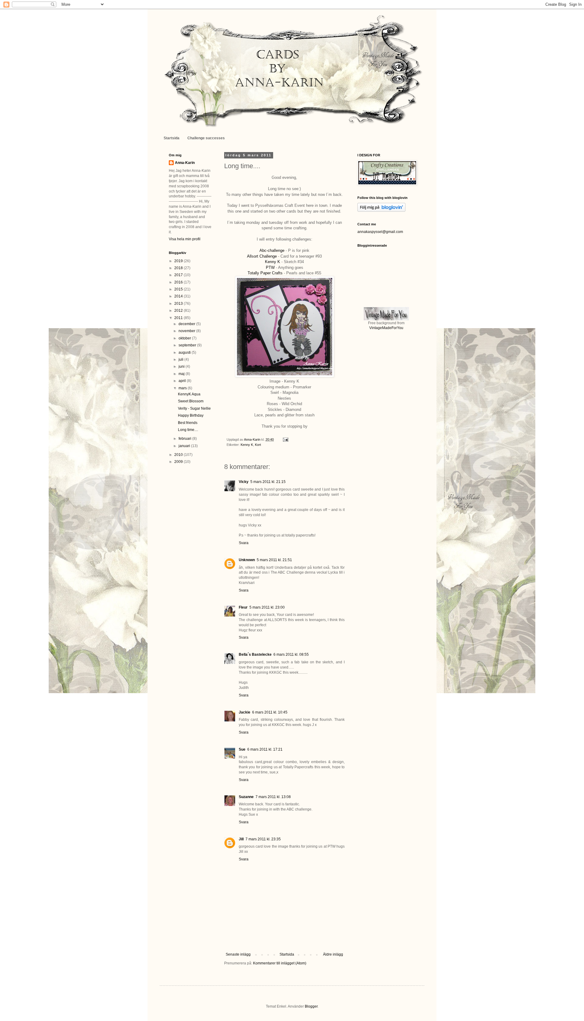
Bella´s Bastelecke (255, 654)
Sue (242, 749)
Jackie (244, 712)
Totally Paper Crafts (265, 273)
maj (182, 374)
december (187, 324)
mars (183, 388)
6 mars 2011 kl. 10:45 (269, 712)
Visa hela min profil (184, 239)
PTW (271, 267)
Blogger (311, 1006)
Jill (241, 839)
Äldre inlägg (333, 954)
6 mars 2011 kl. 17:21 (265, 749)
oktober (185, 338)
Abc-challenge (271, 250)
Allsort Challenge (262, 256)
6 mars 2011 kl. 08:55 (291, 654)
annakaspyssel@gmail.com (380, 232)
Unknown (247, 560)
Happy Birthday (190, 415)
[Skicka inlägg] (285, 439)
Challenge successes (206, 138)
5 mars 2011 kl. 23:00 (267, 607)
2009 (179, 462)
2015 (179, 289)
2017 (179, 275)
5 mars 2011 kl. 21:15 (268, 482)
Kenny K (272, 261)
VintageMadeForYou (386, 328)
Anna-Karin (185, 163)
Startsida (171, 138)
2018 (179, 268)
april (183, 381)
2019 (179, 261)
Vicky (244, 482)
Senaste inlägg (238, 954)
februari (185, 438)
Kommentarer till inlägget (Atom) (279, 963)
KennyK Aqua (189, 394)
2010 (179, 455)
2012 (179, 310)
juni (182, 366)
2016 (179, 282)
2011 (179, 318)
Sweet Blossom (190, 401)
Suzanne (246, 797)
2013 (179, 303)
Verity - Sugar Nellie (194, 408)
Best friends (187, 423)
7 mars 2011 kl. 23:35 (263, 839)
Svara (244, 543)
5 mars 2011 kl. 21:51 (274, 560)
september (188, 345)
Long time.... (188, 430)
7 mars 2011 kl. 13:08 (273, 797)
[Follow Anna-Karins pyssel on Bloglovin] (381, 210)
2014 (179, 296)
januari (185, 446)
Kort (258, 444)
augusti (185, 352)
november (187, 331)
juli (181, 359)
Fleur (243, 607)
